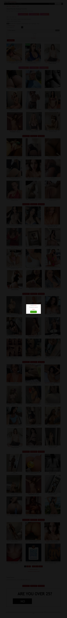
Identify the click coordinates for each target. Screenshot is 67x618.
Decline (33, 309)
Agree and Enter (33, 311)
